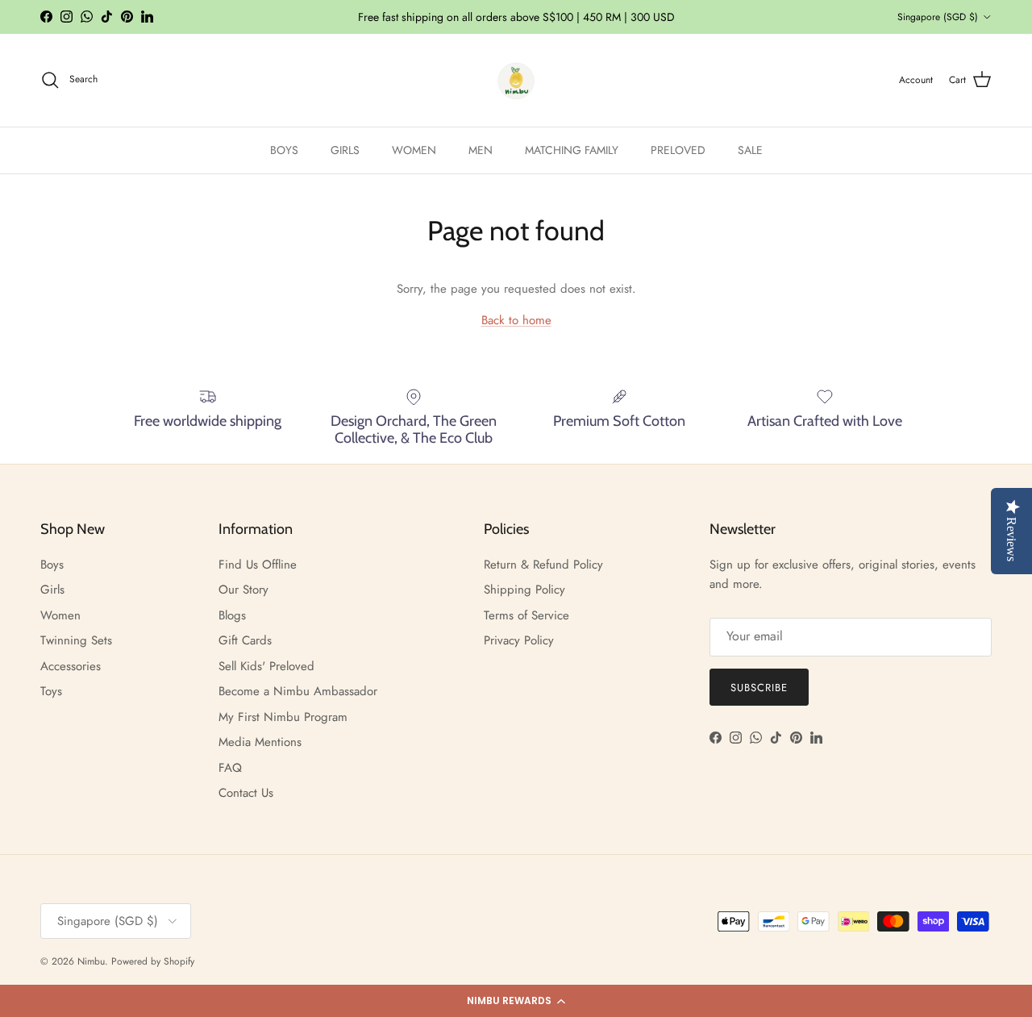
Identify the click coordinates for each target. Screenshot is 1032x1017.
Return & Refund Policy (543, 564)
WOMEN (414, 150)
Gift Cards (245, 640)
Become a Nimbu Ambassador (297, 691)
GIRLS (345, 150)
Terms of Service (526, 615)
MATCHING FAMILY (571, 150)
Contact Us (245, 793)
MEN (480, 150)
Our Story (243, 589)
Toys (51, 691)
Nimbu (91, 961)
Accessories (70, 666)
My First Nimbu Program (282, 717)
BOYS (284, 150)
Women (60, 615)
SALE (750, 150)
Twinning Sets (76, 640)
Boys (52, 564)
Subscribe (759, 687)
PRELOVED (678, 150)
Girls (52, 589)
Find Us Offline (257, 564)
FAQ (230, 768)
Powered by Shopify (152, 961)
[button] (516, 1001)
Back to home (516, 320)
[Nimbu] (516, 80)
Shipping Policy (524, 589)
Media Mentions (260, 742)
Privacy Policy (519, 640)
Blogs (232, 615)
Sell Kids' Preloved (266, 666)
